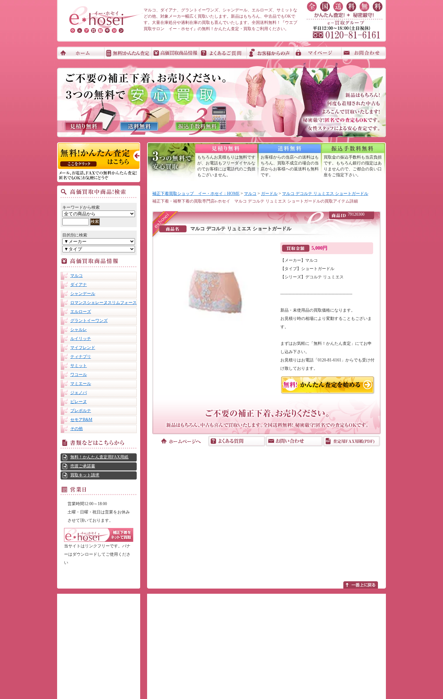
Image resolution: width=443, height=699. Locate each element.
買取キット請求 (84, 475)
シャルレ (78, 329)
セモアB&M (81, 419)
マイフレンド (82, 347)
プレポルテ (80, 410)
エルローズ (80, 311)
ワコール (78, 374)
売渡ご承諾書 (82, 466)
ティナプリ (80, 356)
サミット (78, 365)
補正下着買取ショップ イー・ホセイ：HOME (195, 193)
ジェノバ (78, 392)
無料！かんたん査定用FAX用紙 (99, 457)
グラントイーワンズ (89, 320)
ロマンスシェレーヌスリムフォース (103, 302)
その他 (76, 428)
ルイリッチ (80, 338)
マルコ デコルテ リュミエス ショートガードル (325, 193)
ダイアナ (78, 284)
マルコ (76, 275)
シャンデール (82, 293)
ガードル (269, 193)
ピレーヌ (78, 401)
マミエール (80, 383)
